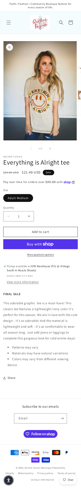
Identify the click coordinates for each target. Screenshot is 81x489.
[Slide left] (31, 148)
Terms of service (66, 473)
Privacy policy (45, 473)
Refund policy (25, 473)
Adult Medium (18, 198)
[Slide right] (50, 148)
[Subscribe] (62, 418)
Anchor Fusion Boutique (38, 467)
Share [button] (12, 378)
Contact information (42, 479)
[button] (8, 22)
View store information (23, 282)
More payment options (40, 254)
